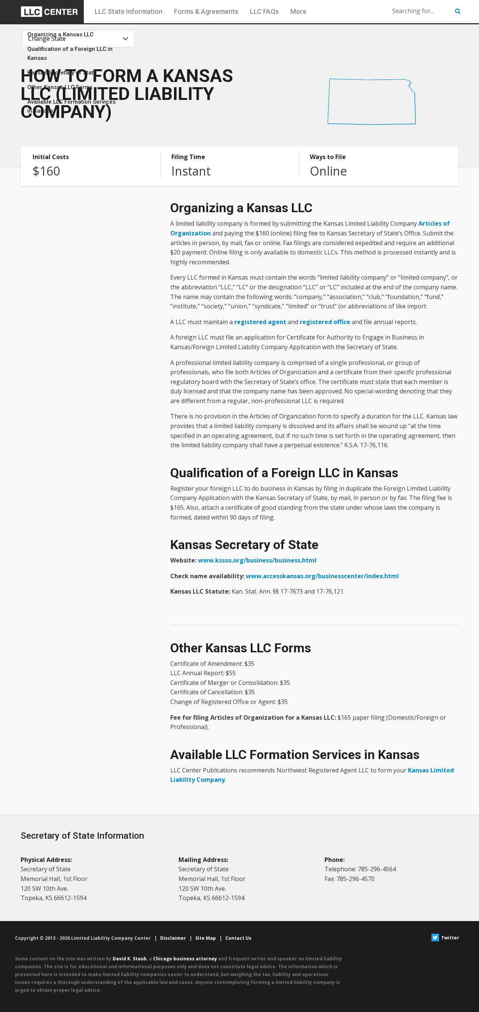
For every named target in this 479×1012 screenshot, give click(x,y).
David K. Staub (130, 958)
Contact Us (238, 938)
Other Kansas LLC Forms (59, 87)
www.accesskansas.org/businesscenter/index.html (322, 576)
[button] (458, 11)
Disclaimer (173, 938)
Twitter (449, 938)
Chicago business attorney (185, 958)
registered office (325, 322)
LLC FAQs (264, 11)
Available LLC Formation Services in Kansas (71, 106)
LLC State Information (128, 11)
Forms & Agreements (206, 11)
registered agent (260, 322)
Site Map (205, 938)
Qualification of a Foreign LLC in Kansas (70, 53)
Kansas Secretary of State (62, 72)
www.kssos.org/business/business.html (257, 560)
